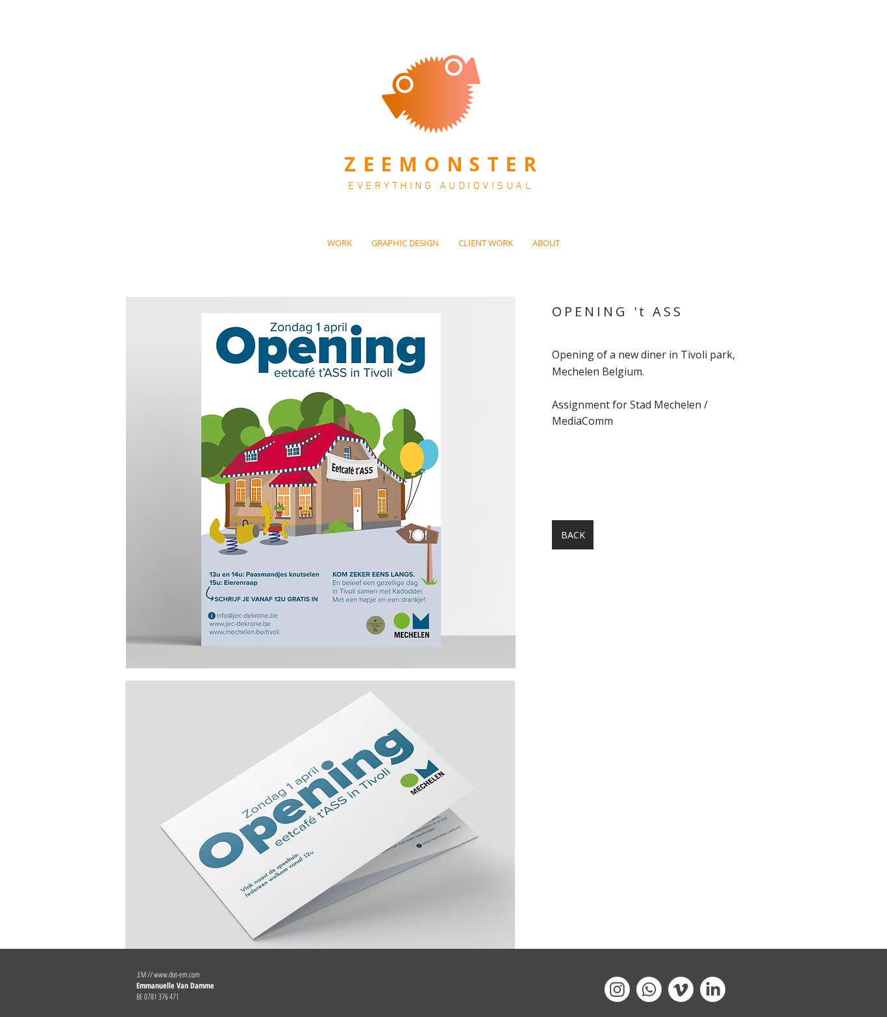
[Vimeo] (680, 989)
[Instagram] (617, 989)
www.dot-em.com (177, 974)
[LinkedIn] (712, 989)
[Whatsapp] (649, 989)
